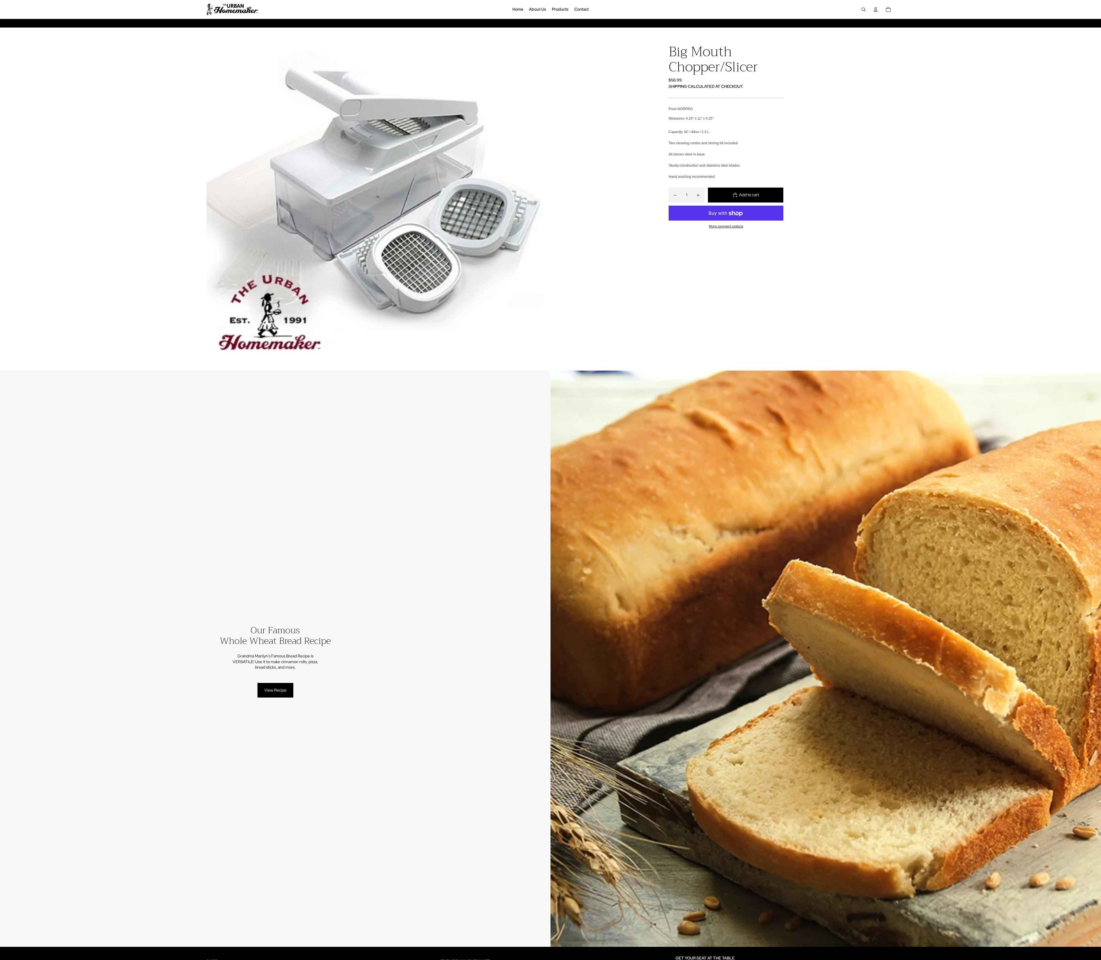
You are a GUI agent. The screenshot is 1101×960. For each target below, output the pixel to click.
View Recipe (275, 690)
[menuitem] (517, 9)
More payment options (726, 226)
